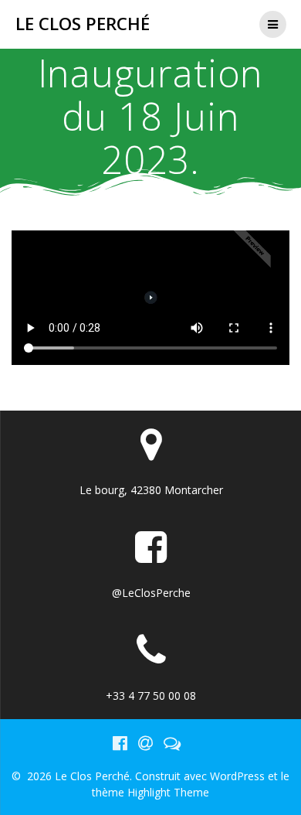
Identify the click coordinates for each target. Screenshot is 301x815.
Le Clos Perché (82, 23)
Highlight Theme (168, 792)
